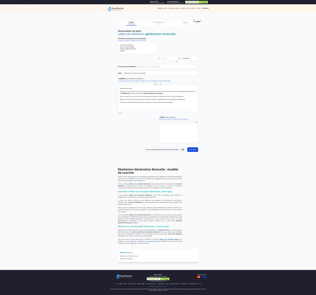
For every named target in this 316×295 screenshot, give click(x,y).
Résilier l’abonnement (175, 283)
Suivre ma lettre (132, 283)
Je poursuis (192, 150)
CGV (116, 283)
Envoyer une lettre (123, 283)
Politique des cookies (151, 283)
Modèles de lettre (162, 8)
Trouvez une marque (174, 8)
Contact (167, 283)
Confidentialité (160, 283)
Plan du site (184, 283)
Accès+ (193, 8)
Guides (198, 8)
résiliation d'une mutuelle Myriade (149, 241)
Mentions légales (141, 283)
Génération (130, 177)
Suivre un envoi (185, 8)
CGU (200, 283)
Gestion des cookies (192, 283)
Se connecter (205, 8)
